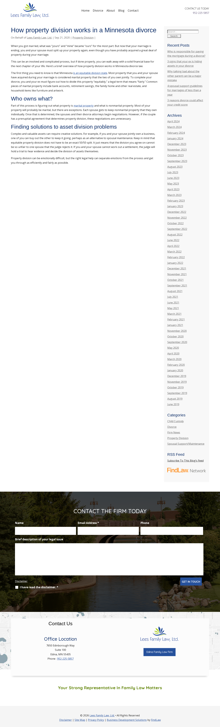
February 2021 (176, 319)
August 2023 (174, 166)
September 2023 (177, 161)
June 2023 (173, 178)
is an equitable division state (90, 73)
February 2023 (176, 200)
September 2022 (177, 229)
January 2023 (175, 206)
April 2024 (173, 121)
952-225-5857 (201, 12)
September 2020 (177, 342)
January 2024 (175, 138)
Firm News (173, 432)
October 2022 (175, 223)
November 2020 (177, 331)
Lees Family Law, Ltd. (39, 37)
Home (85, 10)
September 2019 (177, 393)
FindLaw (156, 720)
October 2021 (175, 280)
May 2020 (173, 348)
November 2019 (177, 382)
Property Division (83, 37)
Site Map (80, 720)
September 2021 (177, 285)
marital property (84, 105)
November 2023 (177, 149)
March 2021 (174, 314)
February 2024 (176, 133)
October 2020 (175, 336)
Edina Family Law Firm (159, 652)
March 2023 (174, 195)
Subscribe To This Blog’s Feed (185, 460)
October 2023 (175, 155)
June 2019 (173, 404)
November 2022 (177, 217)
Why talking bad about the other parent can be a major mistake (184, 76)
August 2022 (174, 234)
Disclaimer (21, 581)
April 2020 (173, 353)
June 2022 (173, 240)
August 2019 (174, 398)
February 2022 (176, 257)
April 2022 (173, 246)
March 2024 (174, 127)
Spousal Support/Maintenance (185, 443)
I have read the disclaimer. (39, 587)
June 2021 (173, 302)
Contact (133, 10)
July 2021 (172, 297)
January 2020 (175, 370)
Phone (144, 523)
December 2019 (176, 376)
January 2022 (175, 263)
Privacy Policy (96, 720)
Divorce (98, 10)
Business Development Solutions (127, 720)
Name (19, 523)
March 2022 (174, 251)
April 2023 (173, 189)
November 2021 (177, 274)
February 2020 (176, 365)
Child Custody (175, 421)
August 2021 (174, 291)
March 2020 (174, 359)
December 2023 (176, 144)
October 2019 (175, 387)
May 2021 (173, 308)
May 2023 (173, 183)
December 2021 (176, 268)
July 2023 (172, 172)
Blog (121, 10)
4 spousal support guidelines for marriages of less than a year (184, 90)
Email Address (88, 523)
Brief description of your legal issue (39, 539)
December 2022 (176, 212)
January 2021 (175, 325)
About (110, 10)
